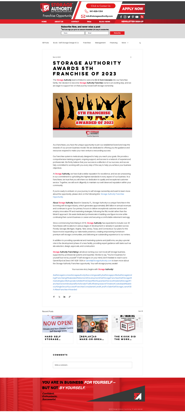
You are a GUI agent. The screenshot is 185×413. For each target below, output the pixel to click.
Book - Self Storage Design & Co (66, 43)
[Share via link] (70, 297)
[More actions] (131, 57)
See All (140, 311)
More (124, 43)
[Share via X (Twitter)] (59, 297)
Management (100, 43)
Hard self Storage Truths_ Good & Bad (56, 338)
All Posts (45, 43)
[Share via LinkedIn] (64, 297)
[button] (61, 21)
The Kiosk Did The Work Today (125, 338)
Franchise (87, 43)
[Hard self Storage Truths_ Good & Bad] (57, 323)
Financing (113, 43)
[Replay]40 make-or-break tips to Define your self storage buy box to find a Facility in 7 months (92, 338)
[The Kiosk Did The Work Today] (127, 323)
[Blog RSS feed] (142, 17)
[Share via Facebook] (54, 297)
